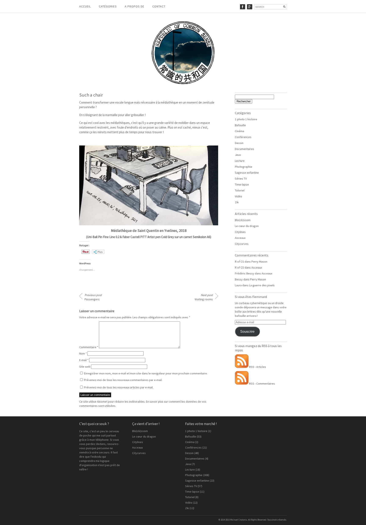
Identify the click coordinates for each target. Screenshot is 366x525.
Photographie (243, 167)
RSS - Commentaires (261, 383)
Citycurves (241, 244)
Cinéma (239, 131)
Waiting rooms (204, 297)
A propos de (134, 6)
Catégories (108, 6)
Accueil (85, 6)
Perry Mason (259, 261)
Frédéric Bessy (244, 273)
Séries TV (241, 178)
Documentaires (244, 149)
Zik (237, 202)
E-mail (84, 360)
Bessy (239, 279)
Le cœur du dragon (247, 226)
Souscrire (247, 331)
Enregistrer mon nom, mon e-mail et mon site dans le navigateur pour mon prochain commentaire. (146, 373)
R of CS (239, 261)
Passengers (93, 297)
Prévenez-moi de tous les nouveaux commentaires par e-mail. (123, 380)
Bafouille (240, 125)
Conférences (243, 137)
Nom (83, 353)
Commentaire (88, 347)
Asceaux (240, 238)
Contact (158, 6)
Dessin (239, 143)
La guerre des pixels (262, 285)
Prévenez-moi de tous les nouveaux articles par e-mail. (118, 387)
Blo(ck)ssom (243, 220)
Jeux (238, 155)
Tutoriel (239, 190)
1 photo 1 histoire (246, 119)
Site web (84, 366)
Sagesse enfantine (247, 173)
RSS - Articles (257, 367)
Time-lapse (242, 184)
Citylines (240, 232)
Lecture (240, 161)
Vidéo (238, 196)
